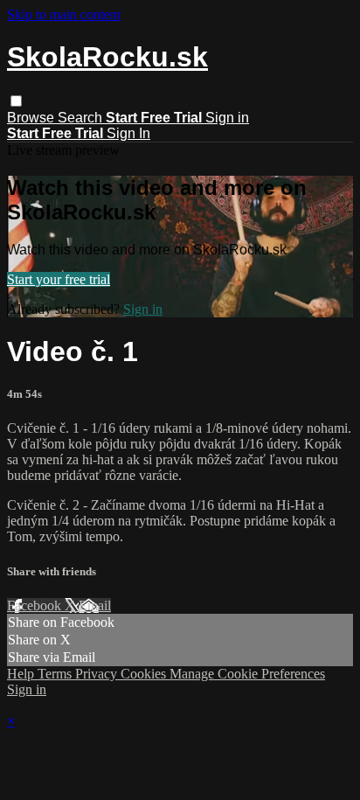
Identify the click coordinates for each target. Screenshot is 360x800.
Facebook (36, 605)
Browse (32, 117)
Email (95, 605)
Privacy (98, 673)
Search (82, 117)
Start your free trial (58, 279)
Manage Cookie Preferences (247, 673)
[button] (16, 101)
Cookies (145, 673)
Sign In (128, 133)
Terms (56, 673)
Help (22, 673)
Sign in (227, 117)
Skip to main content (64, 14)
